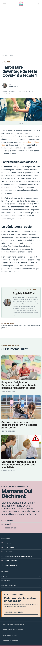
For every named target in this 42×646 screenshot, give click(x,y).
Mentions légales (10, 635)
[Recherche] (37, 3)
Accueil (4, 55)
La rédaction (21, 581)
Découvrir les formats (21, 612)
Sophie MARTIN (24, 293)
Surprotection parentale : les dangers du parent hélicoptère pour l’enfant (19, 425)
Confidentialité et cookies (13, 630)
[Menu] (4, 3)
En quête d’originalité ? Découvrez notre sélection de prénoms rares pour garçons (18, 385)
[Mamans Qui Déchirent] (21, 3)
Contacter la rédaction (21, 585)
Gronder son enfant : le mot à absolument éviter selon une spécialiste (18, 465)
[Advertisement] (21, 28)
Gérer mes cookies (10, 641)
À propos (21, 576)
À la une (11, 55)
